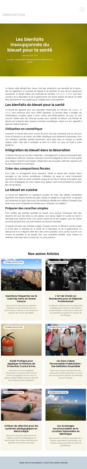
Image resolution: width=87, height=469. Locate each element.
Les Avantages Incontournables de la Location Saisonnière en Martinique (66, 429)
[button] (82, 9)
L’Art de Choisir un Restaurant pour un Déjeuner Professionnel (65, 298)
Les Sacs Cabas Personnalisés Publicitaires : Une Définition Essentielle (66, 363)
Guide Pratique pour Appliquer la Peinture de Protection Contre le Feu (21, 363)
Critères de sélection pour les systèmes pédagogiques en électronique (21, 428)
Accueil (10, 59)
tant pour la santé (64, 94)
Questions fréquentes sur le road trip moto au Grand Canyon (21, 298)
